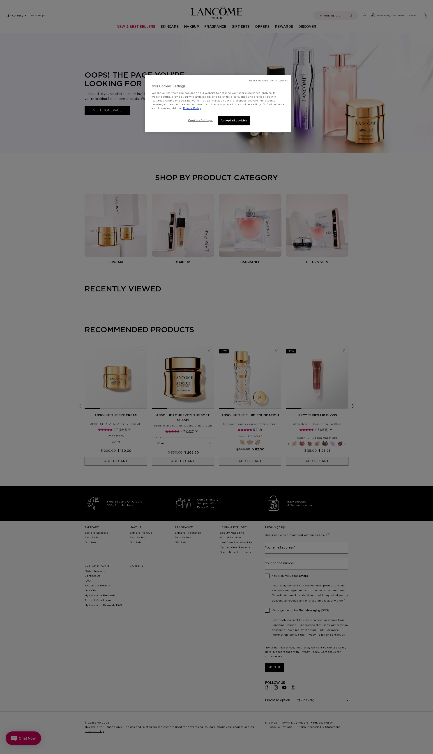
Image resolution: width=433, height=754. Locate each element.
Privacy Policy (192, 108)
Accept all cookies (234, 120)
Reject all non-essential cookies (268, 81)
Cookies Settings (200, 120)
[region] (218, 103)
